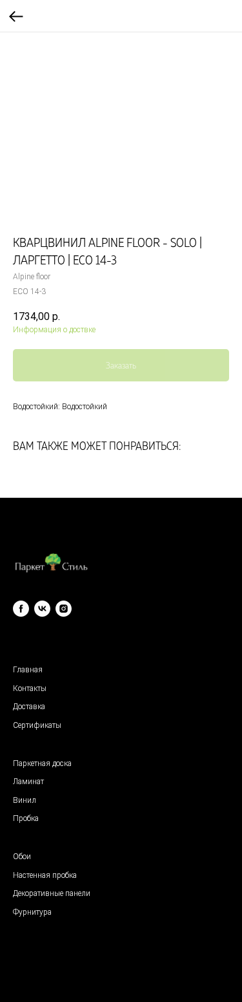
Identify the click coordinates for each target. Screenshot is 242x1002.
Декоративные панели (51, 893)
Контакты (29, 688)
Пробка (26, 818)
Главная (28, 669)
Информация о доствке (54, 329)
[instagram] (63, 609)
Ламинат (28, 781)
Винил (24, 800)
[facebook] (21, 609)
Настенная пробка (45, 875)
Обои (22, 856)
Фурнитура (32, 912)
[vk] (42, 609)
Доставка (29, 706)
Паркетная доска (42, 763)
